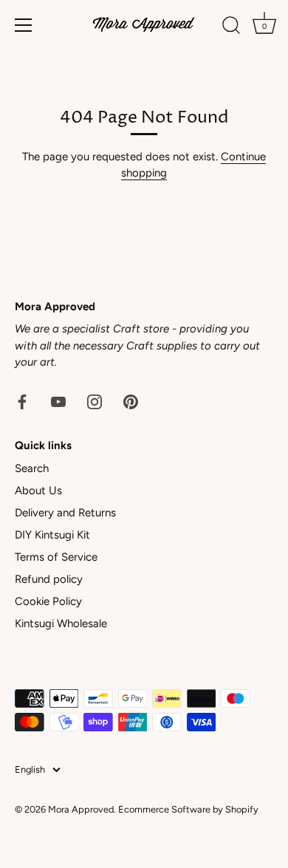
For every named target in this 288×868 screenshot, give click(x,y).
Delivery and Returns (65, 512)
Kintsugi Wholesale (61, 623)
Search (32, 468)
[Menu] (23, 25)
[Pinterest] (130, 401)
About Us (38, 490)
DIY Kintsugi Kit (52, 534)
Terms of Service (56, 557)
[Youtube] (58, 401)
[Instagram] (94, 401)
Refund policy (49, 579)
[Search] (231, 27)
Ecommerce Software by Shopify (188, 809)
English (30, 769)
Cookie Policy (48, 601)
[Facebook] (22, 401)
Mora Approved (81, 809)
